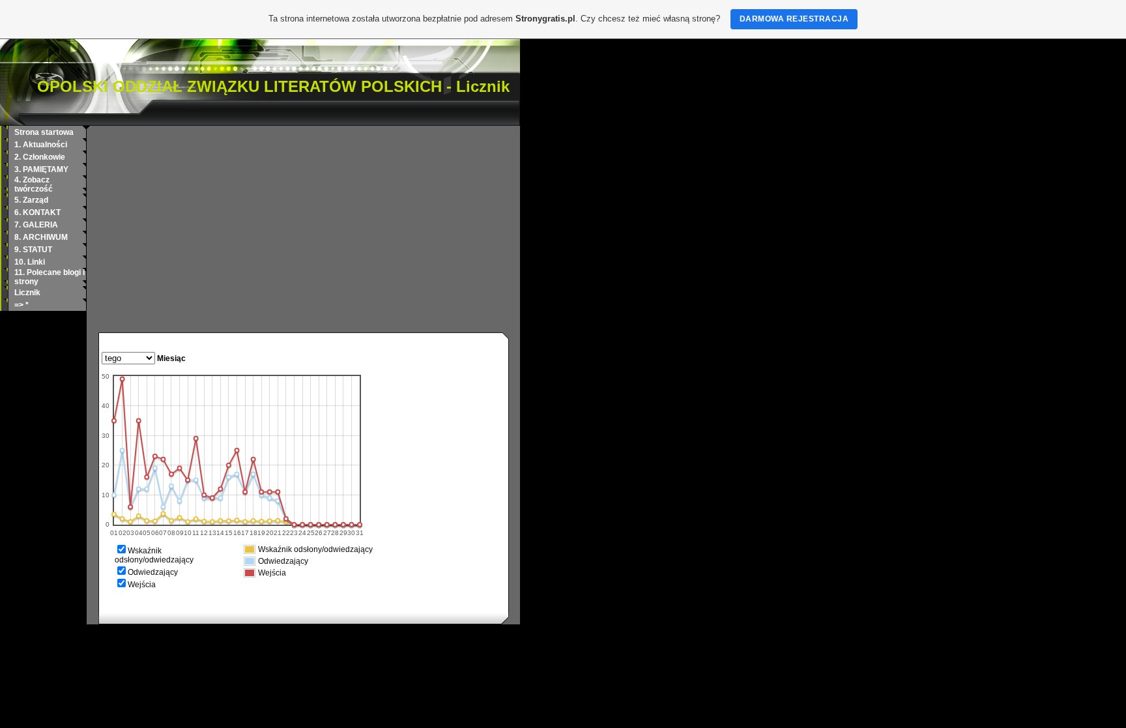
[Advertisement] (303, 234)
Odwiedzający (153, 572)
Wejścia (142, 584)
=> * (21, 305)
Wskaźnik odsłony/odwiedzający (154, 555)
